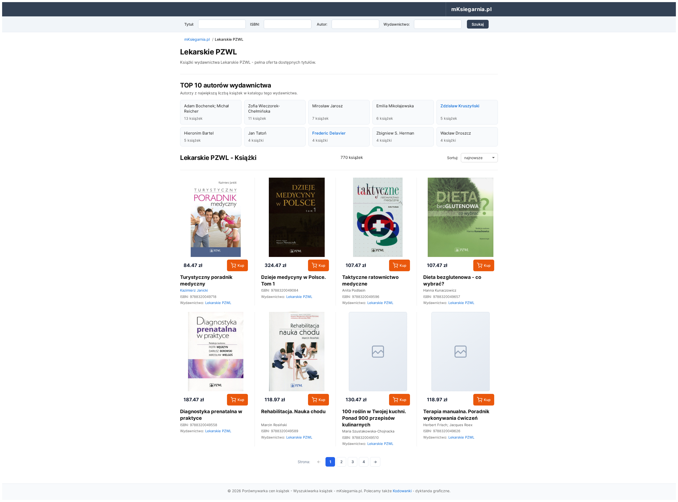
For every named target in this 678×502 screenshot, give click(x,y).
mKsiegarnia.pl (197, 39)
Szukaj (478, 24)
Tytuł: (189, 24)
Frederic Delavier (329, 133)
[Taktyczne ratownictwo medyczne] (377, 217)
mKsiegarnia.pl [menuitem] (471, 9)
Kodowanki (402, 491)
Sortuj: (452, 157)
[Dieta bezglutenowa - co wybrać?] (460, 217)
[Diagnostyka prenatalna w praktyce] (215, 351)
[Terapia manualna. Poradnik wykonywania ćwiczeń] (460, 351)
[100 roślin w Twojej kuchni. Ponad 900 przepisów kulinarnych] (377, 351)
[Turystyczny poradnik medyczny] (215, 217)
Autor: (322, 24)
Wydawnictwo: (396, 24)
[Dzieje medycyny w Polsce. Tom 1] (296, 217)
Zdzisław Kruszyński (459, 105)
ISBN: (255, 24)
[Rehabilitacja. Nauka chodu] (296, 351)
